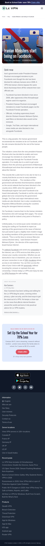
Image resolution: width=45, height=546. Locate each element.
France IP (6, 439)
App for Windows (8, 520)
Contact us (6, 419)
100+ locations (30, 260)
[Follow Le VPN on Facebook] (14, 387)
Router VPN (6, 534)
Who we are (6, 404)
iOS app (5, 527)
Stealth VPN (7, 506)
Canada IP (6, 435)
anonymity (28, 265)
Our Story (5, 408)
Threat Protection (8, 513)
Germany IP (6, 442)
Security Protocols (9, 415)
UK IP (4, 446)
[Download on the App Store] (22, 375)
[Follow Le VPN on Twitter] (19, 387)
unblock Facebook (11, 250)
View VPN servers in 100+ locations (16, 432)
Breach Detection (9, 510)
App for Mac (6, 524)
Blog (9, 16)
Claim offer (22, 352)
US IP (4, 449)
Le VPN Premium (9, 273)
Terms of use (7, 422)
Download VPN (8, 517)
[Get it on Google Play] (22, 381)
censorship (34, 250)
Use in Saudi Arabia (10, 453)
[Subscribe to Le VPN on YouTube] (31, 387)
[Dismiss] (43, 2)
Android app (7, 531)
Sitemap (38, 543)
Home (3, 16)
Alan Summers (17, 60)
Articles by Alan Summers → (11, 312)
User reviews (7, 412)
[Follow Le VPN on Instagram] (25, 387)
